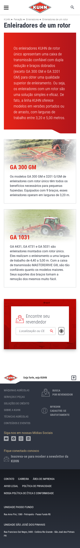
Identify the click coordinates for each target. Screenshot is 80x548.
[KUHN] (40, 7)
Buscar (69, 7)
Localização (61, 331)
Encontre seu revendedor (38, 319)
